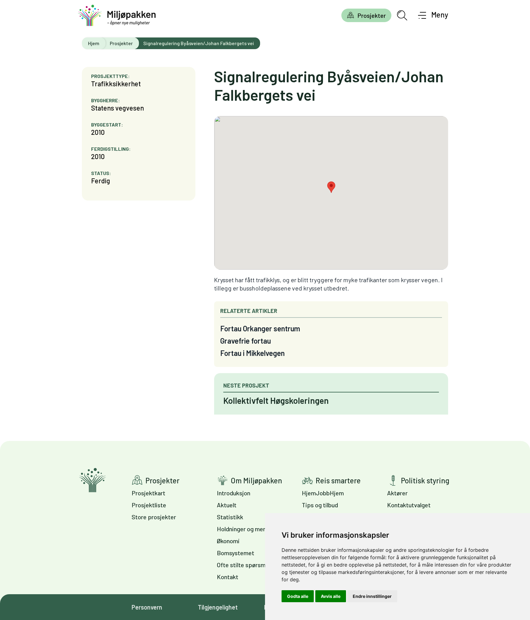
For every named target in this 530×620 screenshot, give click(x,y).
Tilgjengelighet (218, 607)
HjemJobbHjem (323, 493)
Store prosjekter (154, 517)
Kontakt (227, 576)
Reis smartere (338, 480)
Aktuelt (226, 505)
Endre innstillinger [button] (372, 596)
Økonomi (228, 540)
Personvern (147, 607)
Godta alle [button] (297, 596)
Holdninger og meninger (248, 528)
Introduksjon (233, 493)
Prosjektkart (148, 493)
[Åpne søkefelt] (402, 15)
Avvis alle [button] (330, 596)
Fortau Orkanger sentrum (260, 328)
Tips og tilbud (320, 505)
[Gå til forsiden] (116, 15)
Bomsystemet (235, 552)
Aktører (397, 493)
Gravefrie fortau (245, 340)
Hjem (93, 43)
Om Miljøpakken (256, 480)
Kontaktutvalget (409, 505)
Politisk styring (425, 480)
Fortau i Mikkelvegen (252, 353)
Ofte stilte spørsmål (243, 564)
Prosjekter (371, 15)
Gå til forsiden (92, 480)
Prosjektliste (149, 505)
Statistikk (230, 517)
